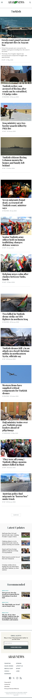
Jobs (17, 671)
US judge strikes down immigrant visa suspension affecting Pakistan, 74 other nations (10, 567)
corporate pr (7, 682)
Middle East (5, 590)
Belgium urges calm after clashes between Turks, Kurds (15, 277)
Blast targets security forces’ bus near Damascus (11, 558)
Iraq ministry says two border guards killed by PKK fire (14, 126)
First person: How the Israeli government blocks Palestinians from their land (10, 595)
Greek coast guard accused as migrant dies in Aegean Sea (15, 42)
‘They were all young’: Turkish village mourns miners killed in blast (14, 462)
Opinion (18, 663)
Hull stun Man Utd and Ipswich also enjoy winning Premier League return (10, 534)
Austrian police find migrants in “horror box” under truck (15, 496)
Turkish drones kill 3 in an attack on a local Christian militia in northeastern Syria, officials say (16, 352)
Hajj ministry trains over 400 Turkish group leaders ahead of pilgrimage (15, 426)
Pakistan (7, 663)
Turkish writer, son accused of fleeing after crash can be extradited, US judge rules (14, 90)
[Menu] (2, 2)
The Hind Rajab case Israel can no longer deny (11, 605)
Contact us (7, 684)
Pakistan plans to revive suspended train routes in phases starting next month (10, 542)
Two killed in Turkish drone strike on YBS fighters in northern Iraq (15, 316)
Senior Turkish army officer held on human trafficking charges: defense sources (13, 241)
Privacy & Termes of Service (11, 688)
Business (7, 673)
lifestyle (19, 666)
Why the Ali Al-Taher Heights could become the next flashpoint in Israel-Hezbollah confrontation (10, 617)
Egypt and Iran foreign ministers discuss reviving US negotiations (10, 550)
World (6, 671)
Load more (16, 514)
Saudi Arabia (8, 666)
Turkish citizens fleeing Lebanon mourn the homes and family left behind (14, 161)
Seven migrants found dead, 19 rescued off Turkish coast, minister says (14, 203)
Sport (18, 668)
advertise (6, 686)
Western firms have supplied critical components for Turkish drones (14, 389)
